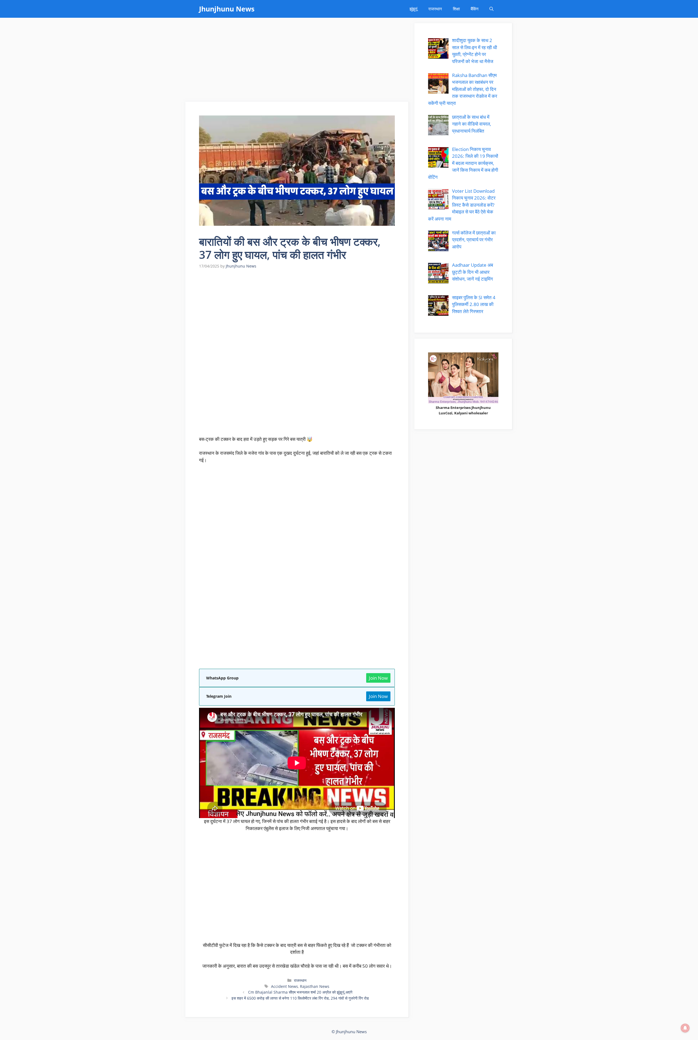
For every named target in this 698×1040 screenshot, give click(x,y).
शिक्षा (456, 8)
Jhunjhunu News (226, 8)
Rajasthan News (314, 986)
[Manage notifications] (685, 1028)
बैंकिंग (475, 8)
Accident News (284, 986)
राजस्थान (435, 8)
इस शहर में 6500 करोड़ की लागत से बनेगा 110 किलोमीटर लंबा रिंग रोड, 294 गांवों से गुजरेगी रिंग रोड (300, 998)
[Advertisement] (297, 61)
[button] (491, 9)
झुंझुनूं (413, 8)
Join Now (378, 678)
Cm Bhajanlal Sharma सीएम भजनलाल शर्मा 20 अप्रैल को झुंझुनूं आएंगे (300, 992)
